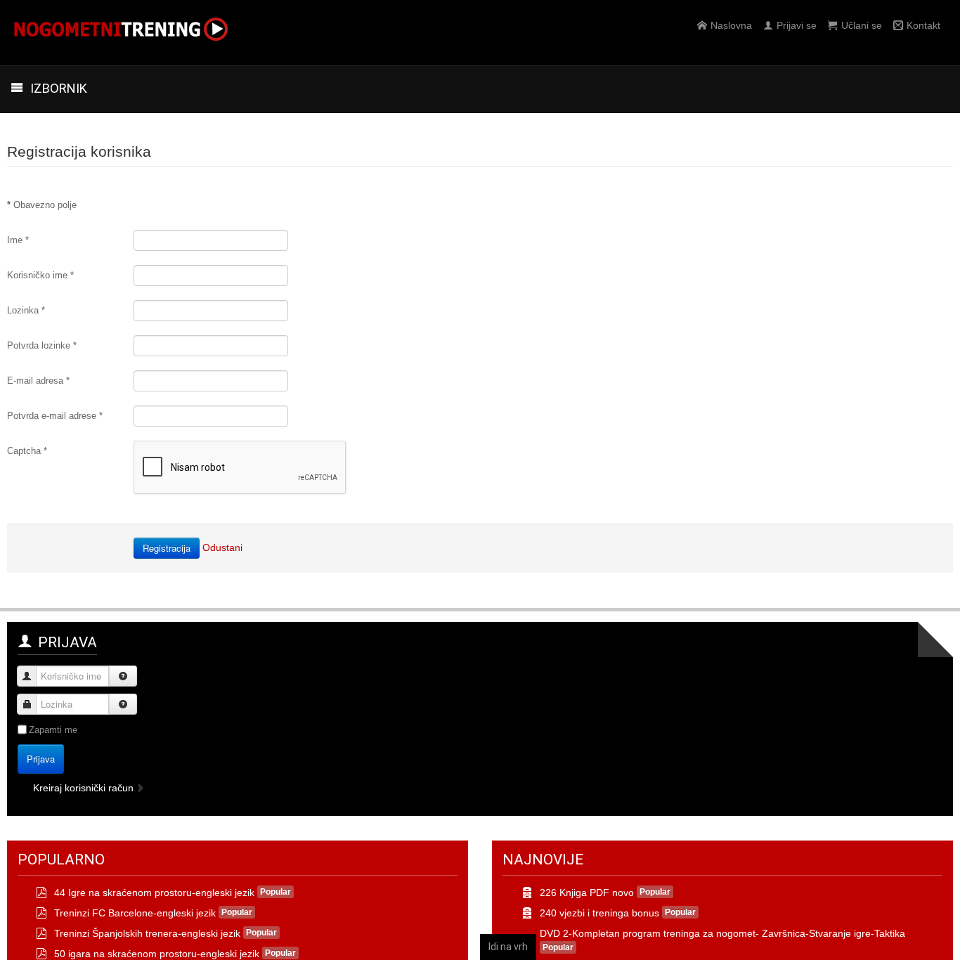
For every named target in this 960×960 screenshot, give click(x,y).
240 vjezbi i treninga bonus (599, 913)
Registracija (166, 547)
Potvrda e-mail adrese (55, 415)
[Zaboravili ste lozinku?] (123, 704)
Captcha (27, 451)
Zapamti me (53, 730)
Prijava (41, 758)
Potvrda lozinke (42, 345)
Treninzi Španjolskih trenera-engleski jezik (147, 933)
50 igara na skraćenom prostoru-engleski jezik (156, 953)
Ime (18, 240)
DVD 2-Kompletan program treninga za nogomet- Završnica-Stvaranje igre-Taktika (722, 933)
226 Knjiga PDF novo (587, 892)
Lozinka (26, 310)
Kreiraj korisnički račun (84, 787)
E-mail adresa (38, 380)
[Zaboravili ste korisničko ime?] (123, 676)
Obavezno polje (42, 205)
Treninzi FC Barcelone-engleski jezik (135, 913)
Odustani (222, 547)
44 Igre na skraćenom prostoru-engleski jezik (154, 892)
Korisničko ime (40, 275)
